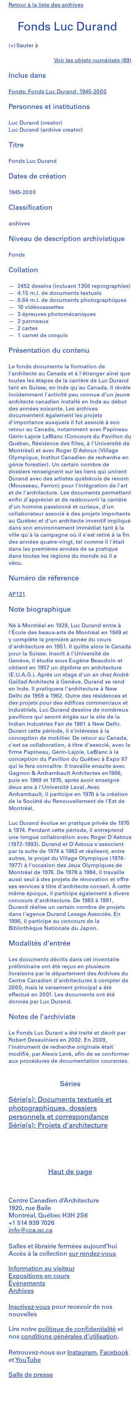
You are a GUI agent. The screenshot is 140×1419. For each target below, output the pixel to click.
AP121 (17, 595)
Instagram (82, 1353)
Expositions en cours (39, 1276)
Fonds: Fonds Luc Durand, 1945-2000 (58, 92)
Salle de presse (31, 1375)
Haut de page (70, 1172)
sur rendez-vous (92, 1254)
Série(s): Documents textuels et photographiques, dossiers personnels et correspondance (60, 1109)
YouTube (28, 1360)
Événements (27, 1284)
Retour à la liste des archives (46, 5)
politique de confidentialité (77, 1329)
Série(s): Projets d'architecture (58, 1126)
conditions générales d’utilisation (69, 1337)
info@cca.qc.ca (30, 1231)
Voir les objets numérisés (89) (92, 61)
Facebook (114, 1353)
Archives (21, 1291)
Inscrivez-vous (29, 1307)
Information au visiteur (42, 1269)
